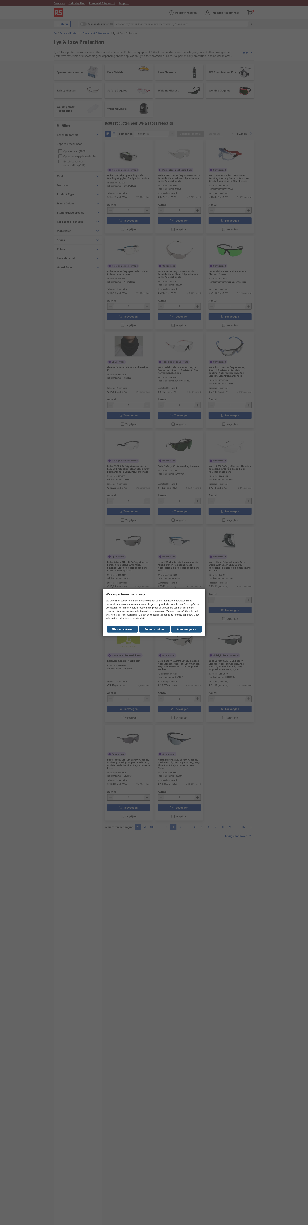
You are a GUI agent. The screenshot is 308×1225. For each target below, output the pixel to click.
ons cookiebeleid (136, 618)
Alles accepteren (122, 629)
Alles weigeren (186, 629)
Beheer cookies (154, 629)
